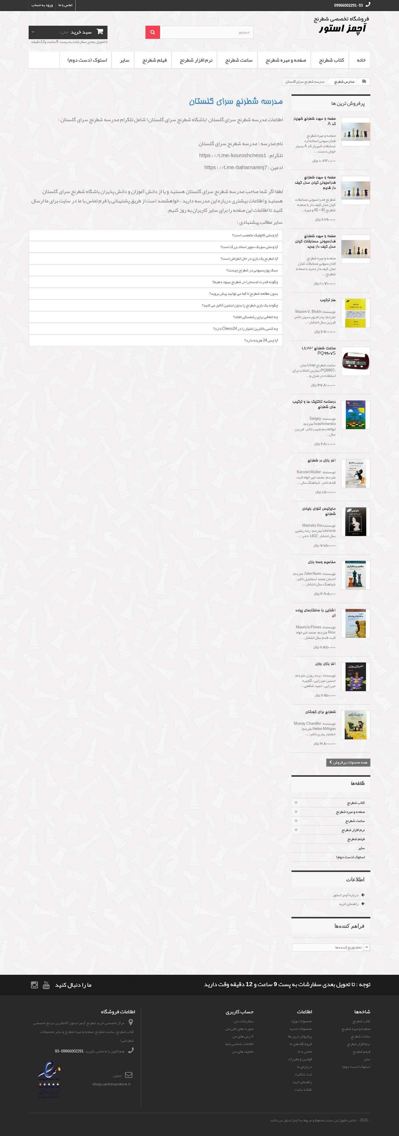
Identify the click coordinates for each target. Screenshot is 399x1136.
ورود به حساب (42, 5)
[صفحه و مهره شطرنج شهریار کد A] (355, 131)
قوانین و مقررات (300, 1059)
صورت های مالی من (239, 1029)
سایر (124, 60)
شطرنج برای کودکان (320, 712)
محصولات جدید (300, 1029)
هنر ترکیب (328, 300)
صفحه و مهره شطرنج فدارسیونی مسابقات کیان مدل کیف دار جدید (315, 241)
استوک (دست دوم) (87, 60)
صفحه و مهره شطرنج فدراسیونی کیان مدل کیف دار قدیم (315, 183)
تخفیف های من (243, 1051)
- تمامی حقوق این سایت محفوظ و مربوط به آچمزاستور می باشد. (314, 1120)
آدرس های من (243, 1036)
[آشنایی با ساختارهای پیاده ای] (355, 623)
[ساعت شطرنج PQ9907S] (355, 361)
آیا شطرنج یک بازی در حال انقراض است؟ (249, 258)
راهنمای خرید (349, 904)
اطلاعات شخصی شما (239, 1044)
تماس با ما (65, 5)
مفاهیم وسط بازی (322, 562)
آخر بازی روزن (325, 664)
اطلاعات (355, 879)
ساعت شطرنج (239, 60)
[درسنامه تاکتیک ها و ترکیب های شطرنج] (355, 414)
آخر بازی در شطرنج (322, 461)
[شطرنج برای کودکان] (355, 725)
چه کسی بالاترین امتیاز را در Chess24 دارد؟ (245, 328)
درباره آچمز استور (346, 895)
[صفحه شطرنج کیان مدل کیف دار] (355, 190)
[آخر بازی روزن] (355, 676)
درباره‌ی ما (304, 1067)
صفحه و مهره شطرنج (286, 60)
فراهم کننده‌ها (349, 925)
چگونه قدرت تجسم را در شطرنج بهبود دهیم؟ (245, 282)
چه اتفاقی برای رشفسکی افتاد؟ (255, 317)
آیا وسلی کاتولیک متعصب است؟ (255, 235)
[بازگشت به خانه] (364, 81)
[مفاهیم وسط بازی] (355, 575)
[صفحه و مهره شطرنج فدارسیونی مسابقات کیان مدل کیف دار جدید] (355, 249)
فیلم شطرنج (154, 60)
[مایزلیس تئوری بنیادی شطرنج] (355, 521)
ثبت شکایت (303, 1074)
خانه (361, 60)
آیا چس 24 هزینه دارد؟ (261, 340)
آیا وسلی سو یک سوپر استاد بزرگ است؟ (249, 247)
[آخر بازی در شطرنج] (355, 473)
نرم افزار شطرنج (196, 60)
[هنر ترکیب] (355, 313)
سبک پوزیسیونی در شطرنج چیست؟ (252, 270)
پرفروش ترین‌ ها (348, 103)
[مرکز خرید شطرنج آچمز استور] (316, 25)
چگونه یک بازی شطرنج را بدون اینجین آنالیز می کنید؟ (240, 305)
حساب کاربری (240, 1011)
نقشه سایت (303, 1089)
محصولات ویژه (301, 1021)
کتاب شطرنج (331, 60)
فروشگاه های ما (301, 1044)
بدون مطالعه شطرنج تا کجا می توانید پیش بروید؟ (243, 293)
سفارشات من (244, 1021)
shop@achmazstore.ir (111, 1084)
